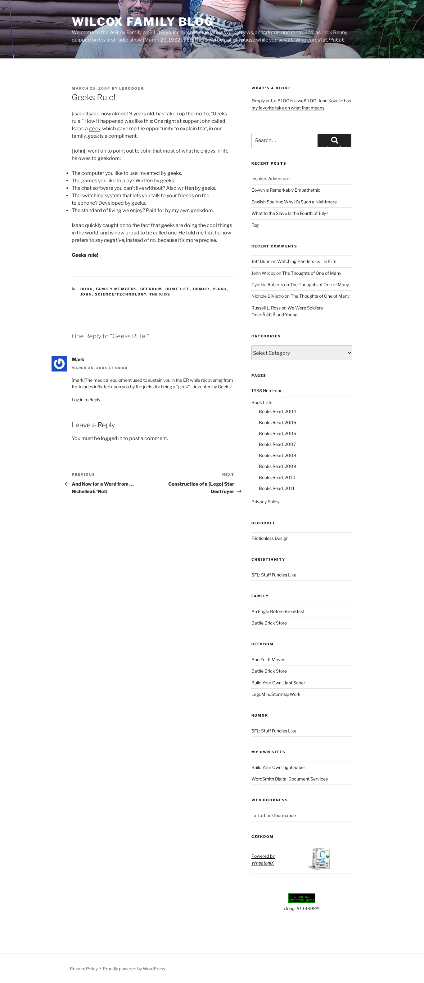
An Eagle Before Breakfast (277, 611)
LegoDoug (131, 88)
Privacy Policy (265, 501)
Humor (201, 289)
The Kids (160, 294)
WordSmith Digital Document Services (289, 778)
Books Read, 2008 (277, 455)
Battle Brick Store (269, 622)
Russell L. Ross (266, 307)
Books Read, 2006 (277, 433)
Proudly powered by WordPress (134, 968)
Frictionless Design (269, 538)
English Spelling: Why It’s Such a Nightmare (294, 201)
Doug (86, 289)
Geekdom (151, 289)
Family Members (117, 289)
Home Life (177, 289)
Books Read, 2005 (277, 422)
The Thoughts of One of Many (311, 273)
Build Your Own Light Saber (278, 682)
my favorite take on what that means (287, 107)
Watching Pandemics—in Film (306, 261)
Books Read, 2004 (277, 411)
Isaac (220, 289)
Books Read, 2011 (277, 488)
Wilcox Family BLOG (143, 22)
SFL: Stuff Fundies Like (273, 574)
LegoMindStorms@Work (275, 694)
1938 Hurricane (266, 390)
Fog (255, 225)
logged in (111, 438)
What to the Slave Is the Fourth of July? (289, 213)
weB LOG (307, 100)
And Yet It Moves (268, 659)
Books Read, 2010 (277, 477)
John (86, 294)
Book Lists (261, 402)
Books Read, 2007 (277, 444)
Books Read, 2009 (277, 466)
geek (94, 128)
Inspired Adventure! (270, 178)
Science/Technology (121, 294)
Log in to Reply (86, 399)
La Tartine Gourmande (273, 815)
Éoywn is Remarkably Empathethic (285, 190)
